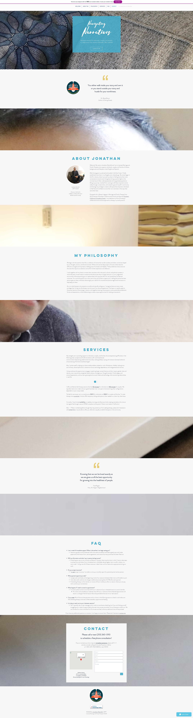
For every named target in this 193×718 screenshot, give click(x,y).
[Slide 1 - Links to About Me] (96, 66)
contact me (122, 613)
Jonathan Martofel (98, 712)
